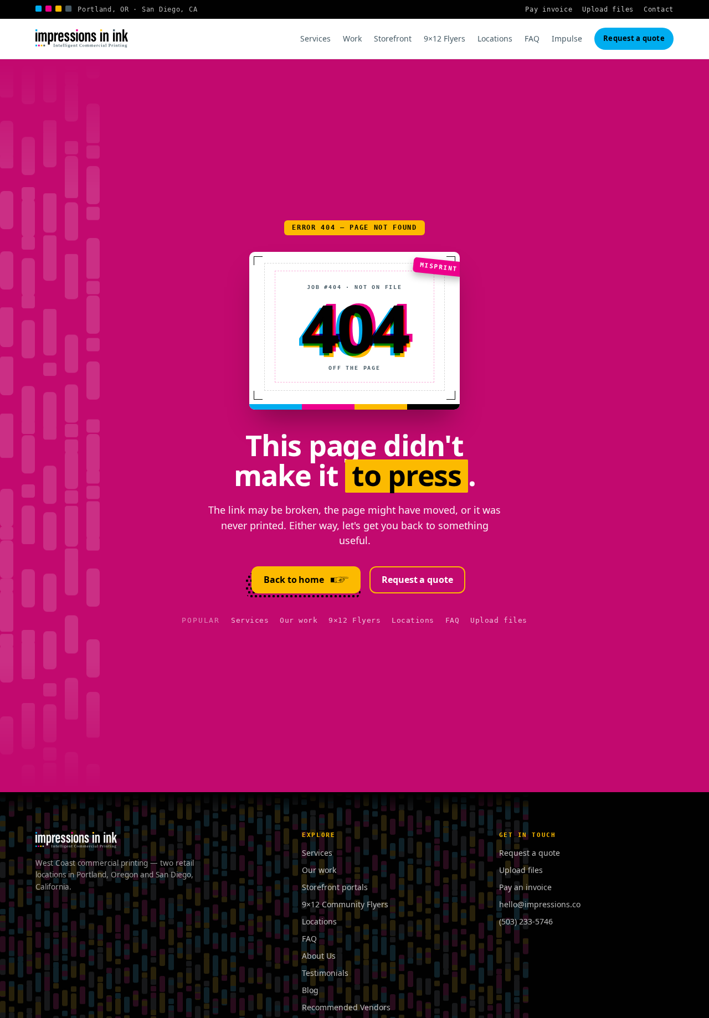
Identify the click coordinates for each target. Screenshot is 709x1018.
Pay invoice (548, 9)
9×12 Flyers (444, 38)
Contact (659, 9)
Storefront (393, 38)
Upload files (608, 9)
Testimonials (325, 973)
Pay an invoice (525, 887)
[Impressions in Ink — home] (81, 38)
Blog (310, 990)
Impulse (567, 38)
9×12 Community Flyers (345, 904)
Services (315, 38)
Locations (494, 38)
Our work (298, 620)
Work (352, 38)
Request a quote (634, 38)
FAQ (532, 38)
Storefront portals (335, 887)
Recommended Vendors (346, 1007)
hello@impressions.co (539, 904)
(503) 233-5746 (526, 921)
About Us (319, 955)
